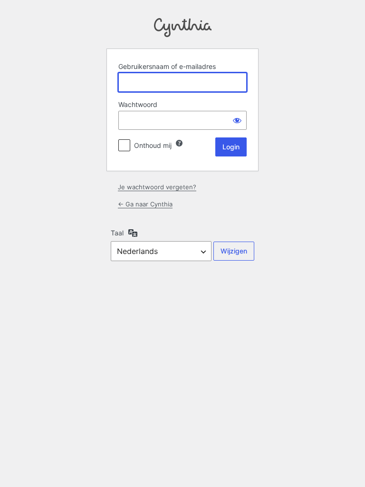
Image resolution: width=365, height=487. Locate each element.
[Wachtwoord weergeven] (237, 120)
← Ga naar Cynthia (145, 204)
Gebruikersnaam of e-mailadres (167, 66)
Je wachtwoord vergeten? (157, 187)
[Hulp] (179, 143)
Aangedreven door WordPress (182, 27)
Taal (117, 233)
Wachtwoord (137, 104)
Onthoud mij (153, 145)
